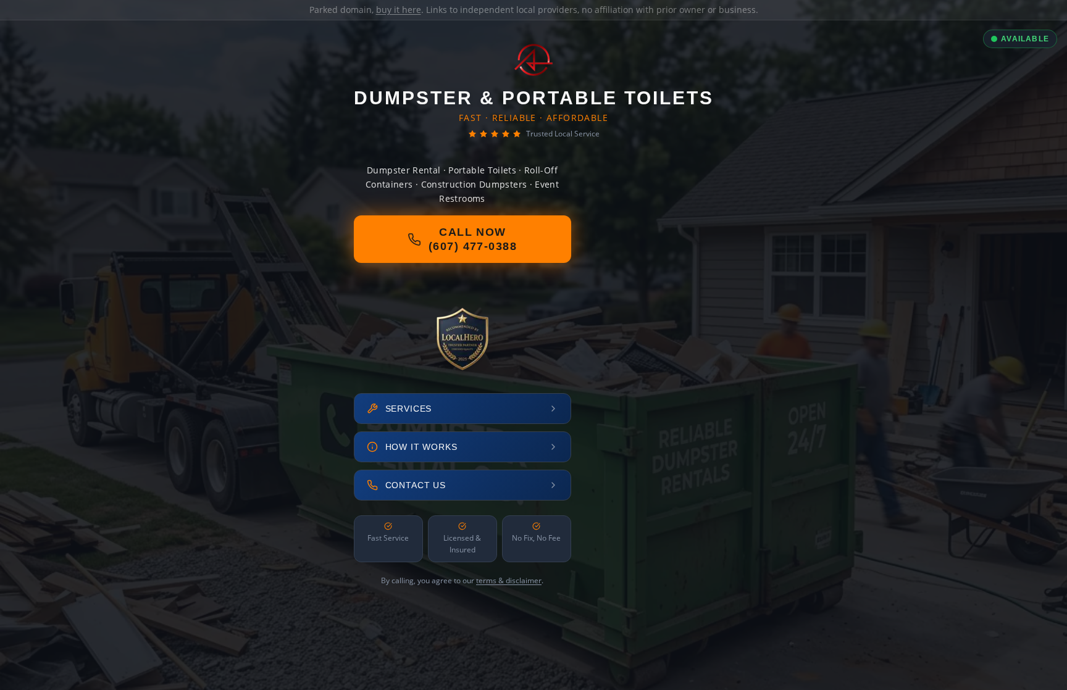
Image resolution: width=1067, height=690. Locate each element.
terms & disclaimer (509, 580)
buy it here (398, 9)
